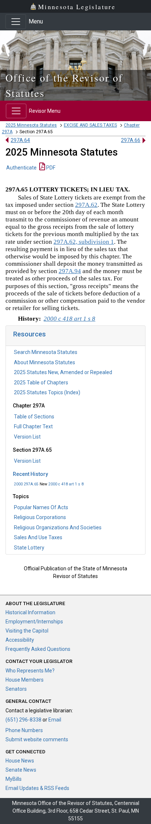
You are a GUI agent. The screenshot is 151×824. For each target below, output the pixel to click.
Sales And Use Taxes (38, 537)
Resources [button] (29, 334)
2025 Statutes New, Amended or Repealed (63, 372)
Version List (27, 437)
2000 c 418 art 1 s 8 (66, 484)
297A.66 (130, 140)
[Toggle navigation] (15, 21)
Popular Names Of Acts (41, 507)
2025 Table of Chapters (41, 382)
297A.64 (20, 140)
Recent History (30, 474)
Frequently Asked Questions (37, 649)
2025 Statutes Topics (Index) (47, 392)
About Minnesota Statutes (44, 362)
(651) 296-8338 (23, 720)
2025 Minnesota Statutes (31, 125)
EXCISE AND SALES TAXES (90, 125)
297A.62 (86, 204)
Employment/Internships (34, 621)
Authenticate (21, 168)
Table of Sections (34, 417)
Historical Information (30, 612)
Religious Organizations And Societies (58, 527)
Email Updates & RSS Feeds (37, 788)
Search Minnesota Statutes (45, 352)
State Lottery (29, 548)
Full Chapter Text (33, 426)
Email (54, 720)
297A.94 (70, 271)
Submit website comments (36, 739)
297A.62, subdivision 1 (84, 241)
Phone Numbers (24, 730)
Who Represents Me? (30, 671)
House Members (24, 680)
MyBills (13, 779)
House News (19, 761)
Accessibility (19, 640)
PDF (50, 168)
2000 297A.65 (26, 484)
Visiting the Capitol (26, 631)
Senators (16, 689)
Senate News (20, 770)
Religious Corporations (40, 517)
